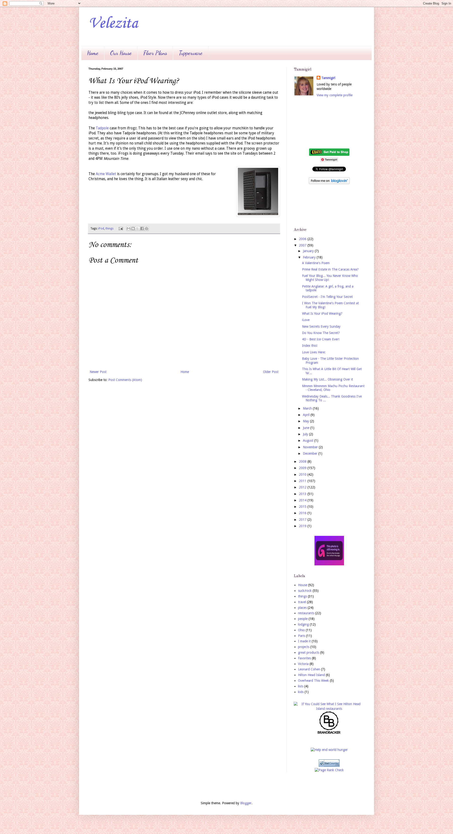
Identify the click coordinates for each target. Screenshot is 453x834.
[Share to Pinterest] (146, 228)
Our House (121, 53)
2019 (303, 526)
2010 (303, 474)
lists (300, 686)
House (302, 585)
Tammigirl (328, 78)
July (306, 434)
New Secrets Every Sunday (321, 326)
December (310, 453)
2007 (303, 245)
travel (302, 602)
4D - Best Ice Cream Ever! (320, 339)
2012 (303, 487)
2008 (303, 461)
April (306, 415)
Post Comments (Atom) (125, 380)
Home (92, 53)
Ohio (301, 630)
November (311, 447)
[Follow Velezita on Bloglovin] (329, 183)
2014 (303, 500)
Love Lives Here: (314, 352)
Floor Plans (155, 53)
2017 (303, 519)
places (302, 608)
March (308, 408)
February (310, 257)
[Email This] (128, 228)
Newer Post (98, 372)
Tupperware (190, 53)
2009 (303, 468)
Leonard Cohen (309, 669)
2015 (303, 506)
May (306, 421)
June (306, 428)
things (109, 228)
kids (301, 692)
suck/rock (305, 591)
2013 (303, 494)
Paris (301, 636)
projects (303, 647)
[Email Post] (120, 228)
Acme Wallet (106, 174)
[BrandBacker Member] (329, 733)
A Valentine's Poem (316, 263)
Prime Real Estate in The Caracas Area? (330, 269)
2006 (303, 239)
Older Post (270, 372)
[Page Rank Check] (329, 770)
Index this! (309, 345)
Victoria (303, 664)
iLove (306, 320)
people (303, 619)
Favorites (304, 658)
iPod (101, 228)
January (309, 251)
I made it (304, 641)
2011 (303, 481)
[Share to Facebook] (142, 228)
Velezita (113, 24)
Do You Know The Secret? (321, 333)
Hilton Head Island (311, 675)
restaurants (306, 613)
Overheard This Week (313, 680)
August (308, 440)
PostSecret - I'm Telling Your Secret (327, 297)
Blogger (246, 803)
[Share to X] (137, 228)
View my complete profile (334, 95)
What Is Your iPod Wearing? (322, 313)
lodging (303, 624)
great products (308, 652)
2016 (303, 513)
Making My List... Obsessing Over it (327, 379)
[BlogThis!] (133, 228)
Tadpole (102, 128)
